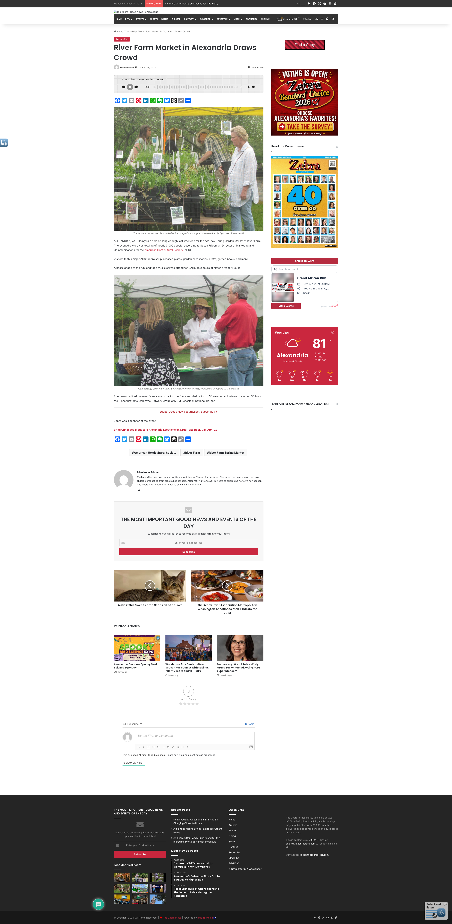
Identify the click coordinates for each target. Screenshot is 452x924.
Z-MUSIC (234, 863)
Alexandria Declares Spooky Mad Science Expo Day (135, 665)
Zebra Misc (131, 31)
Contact (189, 19)
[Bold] (138, 747)
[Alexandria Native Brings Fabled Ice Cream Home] (140, 877)
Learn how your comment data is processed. (191, 754)
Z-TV (127, 19)
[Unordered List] (163, 747)
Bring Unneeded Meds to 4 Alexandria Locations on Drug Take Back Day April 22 (165, 429)
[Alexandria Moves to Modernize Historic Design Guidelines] (122, 899)
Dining (164, 19)
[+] (188, 747)
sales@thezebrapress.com (300, 843)
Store (232, 841)
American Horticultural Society (164, 250)
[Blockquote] (168, 747)
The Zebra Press (172, 917)
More (237, 19)
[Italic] (143, 747)
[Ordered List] (158, 747)
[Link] (178, 747)
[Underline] (148, 747)
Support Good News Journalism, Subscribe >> (188, 411)
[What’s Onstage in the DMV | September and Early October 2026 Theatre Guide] (158, 888)
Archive (265, 19)
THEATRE (176, 19)
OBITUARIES (251, 19)
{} (183, 747)
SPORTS (154, 19)
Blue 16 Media (205, 917)
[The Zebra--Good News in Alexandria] (136, 12)
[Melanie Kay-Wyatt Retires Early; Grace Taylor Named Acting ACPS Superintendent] (240, 648)
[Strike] (153, 747)
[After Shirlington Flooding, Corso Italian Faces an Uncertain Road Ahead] (140, 899)
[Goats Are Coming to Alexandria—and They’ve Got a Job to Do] (122, 888)
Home (119, 19)
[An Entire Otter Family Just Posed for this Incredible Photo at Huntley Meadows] (158, 877)
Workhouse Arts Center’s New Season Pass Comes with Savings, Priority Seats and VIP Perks (187, 667)
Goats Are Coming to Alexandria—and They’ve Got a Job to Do (199, 3)
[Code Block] (173, 747)
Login (250, 723)
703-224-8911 (317, 839)
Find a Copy (305, 45)
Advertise (222, 19)
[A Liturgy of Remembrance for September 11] (158, 899)
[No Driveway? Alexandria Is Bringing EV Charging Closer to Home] (122, 877)
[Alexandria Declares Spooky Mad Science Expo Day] (137, 648)
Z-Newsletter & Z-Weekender (245, 868)
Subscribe (205, 19)
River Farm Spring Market (226, 452)
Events (140, 19)
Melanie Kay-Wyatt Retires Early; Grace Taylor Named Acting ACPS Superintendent (238, 667)
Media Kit (234, 857)
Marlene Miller (127, 67)
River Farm (192, 452)
